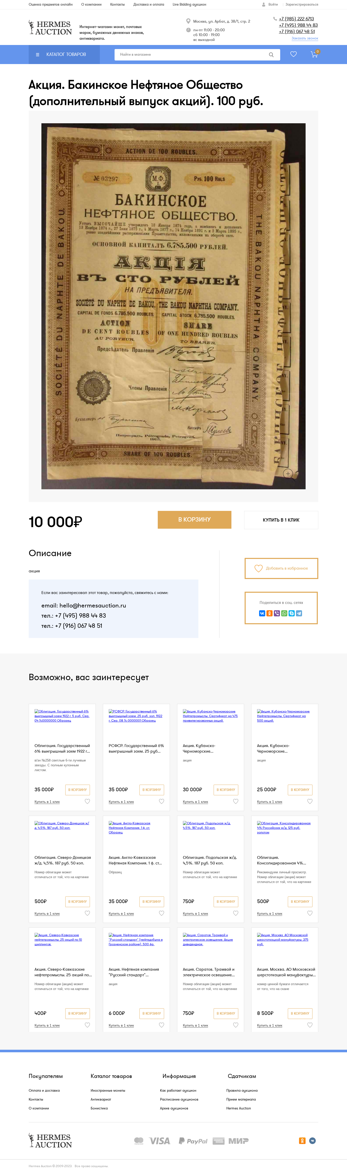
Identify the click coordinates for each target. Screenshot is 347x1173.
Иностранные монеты (108, 1090)
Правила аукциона (242, 1090)
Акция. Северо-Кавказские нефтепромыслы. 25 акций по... (63, 972)
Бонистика (99, 1108)
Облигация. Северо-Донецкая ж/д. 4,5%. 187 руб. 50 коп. (63, 860)
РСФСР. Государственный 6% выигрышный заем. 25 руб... (136, 748)
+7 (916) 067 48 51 (297, 31)
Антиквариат (101, 1099)
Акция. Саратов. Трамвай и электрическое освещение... (209, 972)
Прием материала (241, 1099)
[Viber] (277, 613)
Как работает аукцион (178, 1090)
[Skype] (292, 613)
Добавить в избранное (287, 568)
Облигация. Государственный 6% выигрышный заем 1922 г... (62, 748)
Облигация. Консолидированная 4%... (281, 860)
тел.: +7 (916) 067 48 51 (71, 626)
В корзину (77, 789)
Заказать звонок (305, 38)
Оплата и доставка (44, 1090)
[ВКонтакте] (262, 613)
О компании (39, 1108)
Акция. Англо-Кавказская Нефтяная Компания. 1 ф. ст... (135, 860)
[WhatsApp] (284, 613)
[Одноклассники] (269, 613)
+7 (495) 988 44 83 (298, 25)
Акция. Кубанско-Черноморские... (199, 748)
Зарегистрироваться (302, 4)
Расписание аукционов (179, 1099)
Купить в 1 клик (281, 520)
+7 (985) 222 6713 (296, 19)
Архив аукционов (174, 1108)
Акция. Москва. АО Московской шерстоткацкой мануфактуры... (286, 972)
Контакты (36, 1099)
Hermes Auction (238, 1108)
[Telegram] (299, 613)
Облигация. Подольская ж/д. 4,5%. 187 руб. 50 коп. (210, 860)
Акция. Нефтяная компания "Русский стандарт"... (134, 972)
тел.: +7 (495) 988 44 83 (73, 616)
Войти (273, 4)
